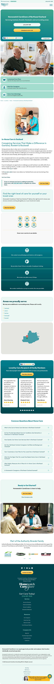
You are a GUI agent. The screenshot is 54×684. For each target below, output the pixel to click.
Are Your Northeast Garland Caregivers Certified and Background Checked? (23, 445)
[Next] (29, 558)
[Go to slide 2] (22, 410)
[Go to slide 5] (27, 410)
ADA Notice (27, 669)
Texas (11, 100)
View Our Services (9, 207)
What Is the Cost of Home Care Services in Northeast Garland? (22, 427)
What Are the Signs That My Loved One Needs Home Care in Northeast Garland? (24, 457)
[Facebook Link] (24, 568)
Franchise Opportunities (27, 635)
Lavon (6, 311)
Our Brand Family (27, 638)
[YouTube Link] (27, 568)
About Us (27, 633)
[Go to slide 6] (29, 410)
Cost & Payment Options (27, 625)
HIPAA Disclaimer (27, 671)
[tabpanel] (8, 554)
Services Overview (27, 602)
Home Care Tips (27, 620)
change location (13, 1)
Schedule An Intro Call (27, 30)
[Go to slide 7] (31, 410)
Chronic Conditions (27, 607)
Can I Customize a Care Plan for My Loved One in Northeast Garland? (24, 452)
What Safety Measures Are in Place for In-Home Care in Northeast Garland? (23, 464)
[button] (38, 682)
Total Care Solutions (27, 604)
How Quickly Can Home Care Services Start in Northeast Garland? (23, 440)
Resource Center (27, 622)
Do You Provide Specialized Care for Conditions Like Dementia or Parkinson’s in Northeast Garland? (23, 433)
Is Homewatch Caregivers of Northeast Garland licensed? (20, 470)
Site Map (27, 667)
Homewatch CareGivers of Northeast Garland (22, 100)
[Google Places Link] (22, 568)
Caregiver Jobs (46, 38)
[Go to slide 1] (20, 410)
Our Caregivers (27, 617)
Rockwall (6, 315)
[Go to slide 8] (33, 410)
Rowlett (6, 318)
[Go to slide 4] (26, 410)
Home (2, 100)
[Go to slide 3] (24, 410)
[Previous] (24, 558)
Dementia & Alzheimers (27, 609)
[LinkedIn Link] (29, 568)
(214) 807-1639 (49, 1)
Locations (6, 100)
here (11, 168)
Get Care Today (6, 177)
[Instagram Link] (32, 568)
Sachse (6, 313)
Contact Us (27, 640)
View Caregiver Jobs (27, 497)
